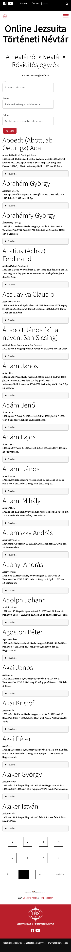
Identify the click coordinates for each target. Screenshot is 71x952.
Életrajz (5, 115)
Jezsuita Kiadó (30, 897)
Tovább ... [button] (12, 173)
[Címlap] (4, 16)
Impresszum (47, 897)
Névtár (51, 56)
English (35, 2)
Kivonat (6, 98)
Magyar (23, 2)
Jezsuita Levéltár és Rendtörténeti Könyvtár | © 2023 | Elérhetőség (35, 942)
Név (4, 81)
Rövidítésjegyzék (35, 64)
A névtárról (21, 56)
